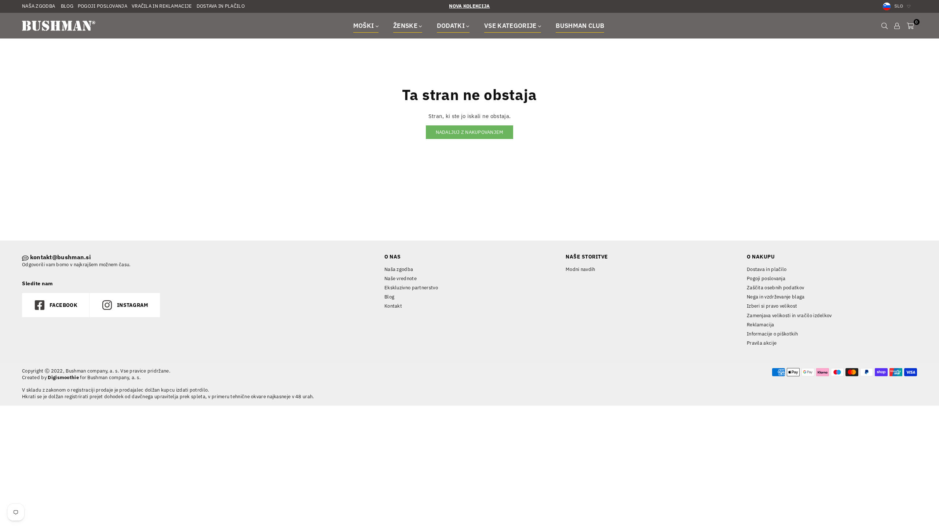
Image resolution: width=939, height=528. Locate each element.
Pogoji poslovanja (766, 278)
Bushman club (580, 26)
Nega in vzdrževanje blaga (776, 297)
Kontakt (393, 306)
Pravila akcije (762, 343)
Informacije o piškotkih (772, 334)
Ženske (406, 26)
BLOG (66, 6)
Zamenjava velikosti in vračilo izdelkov (789, 315)
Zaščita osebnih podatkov (775, 288)
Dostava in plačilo (766, 269)
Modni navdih (580, 269)
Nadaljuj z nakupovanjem (470, 132)
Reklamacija (760, 325)
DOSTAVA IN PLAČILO (221, 6)
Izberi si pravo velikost (772, 306)
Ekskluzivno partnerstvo (411, 288)
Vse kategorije (511, 26)
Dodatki (452, 26)
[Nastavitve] (897, 25)
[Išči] (884, 25)
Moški (364, 26)
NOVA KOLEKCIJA (469, 6)
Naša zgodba (398, 269)
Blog (389, 297)
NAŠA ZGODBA (38, 6)
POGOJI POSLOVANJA (102, 6)
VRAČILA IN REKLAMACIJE (162, 6)
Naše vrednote (400, 278)
